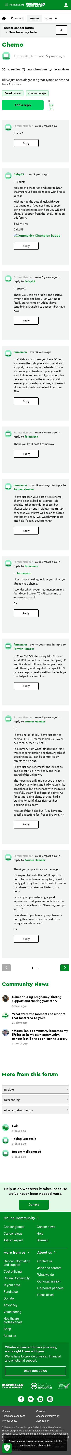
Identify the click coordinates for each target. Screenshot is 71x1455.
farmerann (21, 352)
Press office (45, 1295)
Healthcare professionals (13, 1320)
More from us (15, 1252)
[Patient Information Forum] (64, 1385)
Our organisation (49, 1281)
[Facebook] (21, 1398)
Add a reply (22, 105)
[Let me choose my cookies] (7, 1448)
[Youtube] (40, 1398)
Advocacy (10, 1305)
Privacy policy (9, 1421)
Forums (34, 18)
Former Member (24, 489)
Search (19, 18)
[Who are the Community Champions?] (37, 235)
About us (10, 1336)
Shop (7, 1329)
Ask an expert (13, 1240)
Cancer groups (14, 1227)
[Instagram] (50, 1398)
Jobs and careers (49, 1268)
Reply (26, 143)
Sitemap (42, 1240)
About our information (47, 1416)
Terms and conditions (13, 1416)
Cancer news (46, 1227)
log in (51, 106)
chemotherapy (37, 93)
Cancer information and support (17, 1263)
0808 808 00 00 (35, 1371)
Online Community (20, 1218)
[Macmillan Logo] (12, 1385)
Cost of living (13, 1271)
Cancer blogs (13, 1233)
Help (40, 1233)
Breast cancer (13, 93)
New (61, 30)
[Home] (35, 5)
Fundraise (11, 1292)
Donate (33, 1204)
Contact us (44, 1261)
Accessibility (43, 1421)
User (66, 5)
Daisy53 (19, 174)
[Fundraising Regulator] (41, 1385)
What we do (45, 1275)
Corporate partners (50, 1288)
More (13, 5)
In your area (12, 1285)
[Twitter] (31, 1398)
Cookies (40, 1411)
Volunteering (12, 1312)
